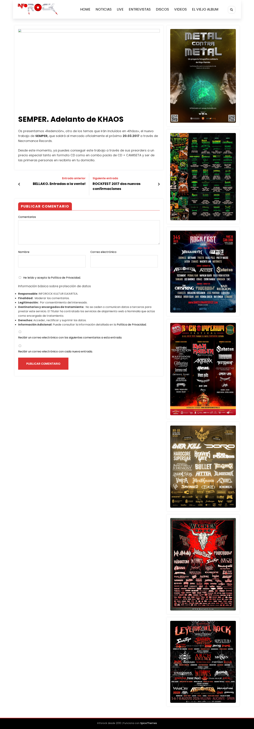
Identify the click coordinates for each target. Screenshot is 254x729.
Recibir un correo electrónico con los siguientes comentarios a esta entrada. (70, 337)
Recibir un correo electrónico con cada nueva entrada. (55, 351)
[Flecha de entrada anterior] (19, 184)
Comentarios (27, 217)
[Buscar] (231, 9)
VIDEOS (180, 9)
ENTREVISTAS (140, 9)
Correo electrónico (103, 252)
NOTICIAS (104, 9)
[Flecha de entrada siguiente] (159, 184)
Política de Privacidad (65, 278)
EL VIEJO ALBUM (205, 9)
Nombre (23, 252)
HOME (85, 9)
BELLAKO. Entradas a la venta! (59, 183)
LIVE (120, 9)
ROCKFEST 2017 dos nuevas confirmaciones (116, 186)
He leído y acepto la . (51, 278)
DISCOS (162, 9)
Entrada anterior (74, 178)
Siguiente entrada (105, 178)
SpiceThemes (148, 723)
